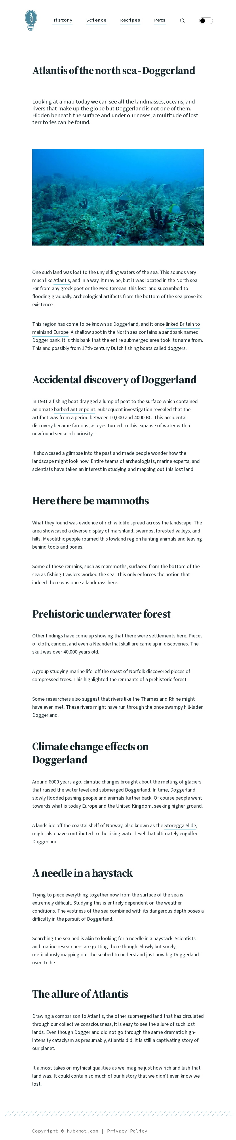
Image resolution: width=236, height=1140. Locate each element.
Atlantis (62, 280)
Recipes (130, 20)
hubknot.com (82, 1131)
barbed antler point (74, 409)
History (62, 20)
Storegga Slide (180, 825)
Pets (160, 20)
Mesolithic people (62, 539)
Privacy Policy (127, 1131)
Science (96, 20)
